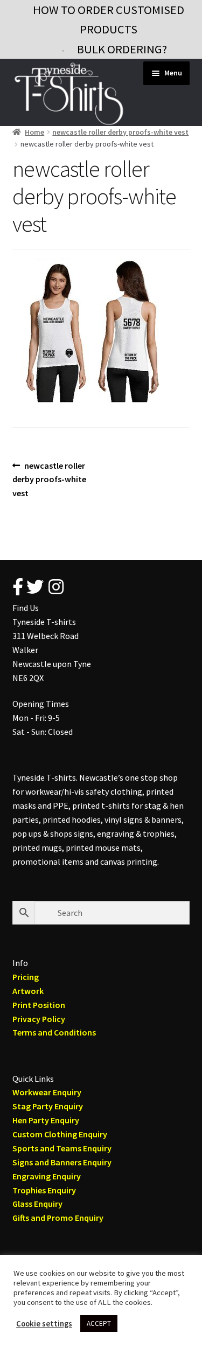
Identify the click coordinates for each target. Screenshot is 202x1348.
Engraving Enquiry (46, 1176)
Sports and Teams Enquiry (62, 1148)
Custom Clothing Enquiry (59, 1134)
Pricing (25, 976)
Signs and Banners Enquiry (62, 1162)
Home (34, 132)
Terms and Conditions (54, 1032)
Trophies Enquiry (44, 1190)
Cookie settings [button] (44, 1324)
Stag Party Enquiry (47, 1106)
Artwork (28, 990)
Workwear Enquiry (46, 1092)
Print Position (38, 1004)
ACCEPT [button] (99, 1323)
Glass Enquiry (37, 1203)
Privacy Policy (38, 1018)
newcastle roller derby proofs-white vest (120, 132)
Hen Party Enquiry (45, 1120)
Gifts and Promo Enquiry (57, 1217)
